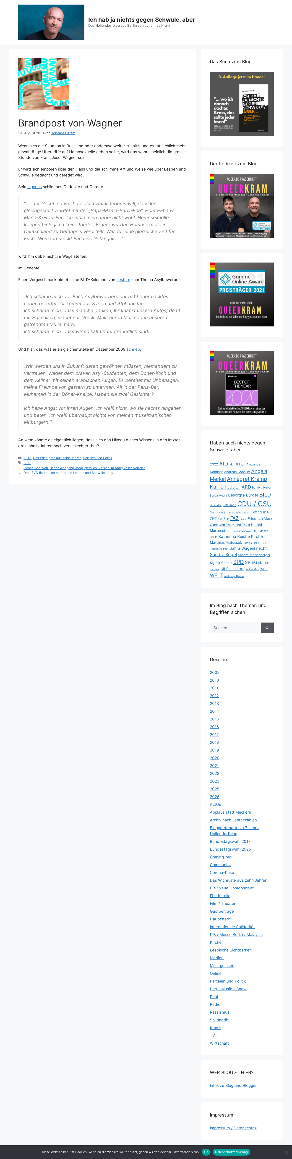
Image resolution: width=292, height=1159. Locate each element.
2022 (214, 464)
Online (216, 973)
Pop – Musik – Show (228, 989)
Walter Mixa (252, 569)
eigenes (34, 186)
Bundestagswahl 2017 (230, 841)
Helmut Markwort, (242, 531)
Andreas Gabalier (237, 472)
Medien (217, 958)
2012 (214, 696)
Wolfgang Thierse (234, 576)
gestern (123, 279)
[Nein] (286, 1152)
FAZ (234, 518)
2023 (214, 781)
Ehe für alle (220, 896)
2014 (214, 711)
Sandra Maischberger (254, 555)
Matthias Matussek (226, 542)
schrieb (133, 349)
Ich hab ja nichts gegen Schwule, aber (141, 19)
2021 (214, 765)
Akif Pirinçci (237, 464)
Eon (226, 518)
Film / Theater (222, 903)
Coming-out (221, 857)
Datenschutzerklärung (231, 1152)
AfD (223, 464)
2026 (214, 796)
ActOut (216, 804)
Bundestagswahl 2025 (230, 849)
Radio (215, 1004)
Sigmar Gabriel (221, 563)
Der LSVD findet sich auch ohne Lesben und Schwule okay (68, 473)
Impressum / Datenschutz (233, 1128)
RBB (263, 542)
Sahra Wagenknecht (248, 548)
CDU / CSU (254, 504)
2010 (214, 680)
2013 (27, 458)
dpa (220, 519)
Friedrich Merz (260, 518)
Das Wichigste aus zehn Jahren (57, 458)
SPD (238, 562)
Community (220, 864)
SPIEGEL (253, 562)
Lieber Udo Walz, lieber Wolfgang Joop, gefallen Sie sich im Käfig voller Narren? (84, 468)
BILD (27, 463)
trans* (215, 1027)
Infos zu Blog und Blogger (233, 1085)
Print (214, 996)
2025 (214, 789)
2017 (214, 734)
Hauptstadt (220, 919)
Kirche (257, 536)
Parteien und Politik (97, 458)
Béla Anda (229, 505)
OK (206, 1152)
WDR (264, 569)
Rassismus (219, 1012)
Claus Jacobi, (218, 512)
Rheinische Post (219, 548)
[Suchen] (267, 628)
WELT (216, 575)
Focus (243, 519)
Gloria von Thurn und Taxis (230, 525)
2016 (214, 727)
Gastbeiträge (222, 911)
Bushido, (216, 505)
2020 (214, 758)
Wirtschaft (219, 1043)
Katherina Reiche (234, 536)
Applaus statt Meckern (230, 812)
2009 (215, 672)
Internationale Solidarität (232, 927)
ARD (246, 487)
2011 (214, 688)
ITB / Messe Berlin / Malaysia (236, 934)
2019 (214, 750)
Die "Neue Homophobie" (232, 888)
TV (212, 1035)
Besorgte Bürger (243, 495)
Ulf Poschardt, (233, 569)
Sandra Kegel (223, 554)
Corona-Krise (222, 872)
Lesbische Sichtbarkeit (231, 950)
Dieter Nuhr (258, 512)
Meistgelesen (222, 965)
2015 (214, 719)
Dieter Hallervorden (238, 512)
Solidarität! (220, 1020)
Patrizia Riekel (251, 542)
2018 (214, 742)
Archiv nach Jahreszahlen (233, 820)
